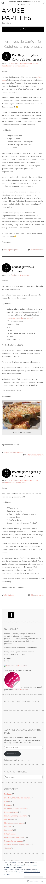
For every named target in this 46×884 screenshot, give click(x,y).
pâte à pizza (9, 250)
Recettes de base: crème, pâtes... (15, 66)
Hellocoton (28, 670)
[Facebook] (11, 615)
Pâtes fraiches (10, 834)
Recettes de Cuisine (20, 690)
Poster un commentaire (34, 455)
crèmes (7, 801)
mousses (7, 827)
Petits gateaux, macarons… (14, 837)
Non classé (15, 63)
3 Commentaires (37, 250)
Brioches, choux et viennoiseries (17, 798)
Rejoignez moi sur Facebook (21, 701)
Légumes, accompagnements (15, 816)
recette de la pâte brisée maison (19, 318)
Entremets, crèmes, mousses (15, 809)
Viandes (7, 848)
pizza (16, 250)
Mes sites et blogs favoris (14, 823)
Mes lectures (9, 819)
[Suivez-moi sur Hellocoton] (15, 666)
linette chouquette (16, 670)
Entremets (8, 805)
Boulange (8, 794)
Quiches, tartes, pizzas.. (29, 63)
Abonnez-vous (12, 754)
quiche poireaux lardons (13, 452)
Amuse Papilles (16, 14)
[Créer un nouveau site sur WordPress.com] (23, 3)
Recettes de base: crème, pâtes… (17, 845)
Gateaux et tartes (11, 812)
